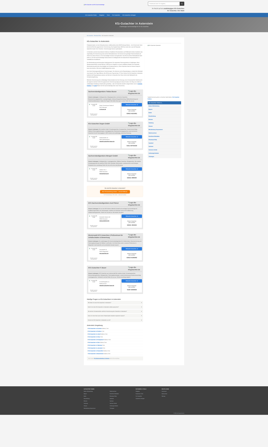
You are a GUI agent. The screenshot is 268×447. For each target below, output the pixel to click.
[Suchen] (182, 4)
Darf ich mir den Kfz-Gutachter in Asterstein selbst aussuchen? (103, 307)
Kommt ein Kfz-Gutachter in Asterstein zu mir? (99, 320)
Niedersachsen (153, 133)
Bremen (151, 119)
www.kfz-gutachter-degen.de (106, 141)
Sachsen (151, 146)
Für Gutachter (116, 15)
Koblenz (89, 85)
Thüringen (151, 156)
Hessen (151, 126)
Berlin (150, 112)
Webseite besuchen (131, 104)
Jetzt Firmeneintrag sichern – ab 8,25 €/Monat (115, 191)
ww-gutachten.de (103, 253)
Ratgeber (101, 15)
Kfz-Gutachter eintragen (129, 15)
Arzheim (140, 83)
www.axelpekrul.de (104, 220)
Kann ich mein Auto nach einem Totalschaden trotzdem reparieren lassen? (106, 315)
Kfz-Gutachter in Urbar (94, 336)
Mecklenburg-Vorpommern (156, 129)
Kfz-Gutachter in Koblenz (95, 331)
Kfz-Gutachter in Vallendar (95, 345)
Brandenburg (152, 116)
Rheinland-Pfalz (97, 35)
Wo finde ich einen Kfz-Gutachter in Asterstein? (99, 302)
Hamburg (151, 122)
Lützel (95, 85)
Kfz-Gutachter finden (91, 15)
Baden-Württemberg (154, 106)
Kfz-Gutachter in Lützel (94, 334)
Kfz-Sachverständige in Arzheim (101, 358)
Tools (108, 15)
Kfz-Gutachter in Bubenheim (95, 353)
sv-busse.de (102, 109)
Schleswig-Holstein (154, 153)
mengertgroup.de (104, 173)
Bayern (150, 109)
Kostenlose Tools (139, 393)
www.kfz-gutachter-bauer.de (106, 285)
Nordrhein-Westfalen (154, 136)
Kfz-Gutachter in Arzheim (94, 328)
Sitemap (163, 396)
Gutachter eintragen (140, 398)
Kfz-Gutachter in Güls (94, 342)
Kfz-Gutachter (90, 35)
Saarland (151, 143)
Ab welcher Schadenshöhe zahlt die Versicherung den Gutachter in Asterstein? (107, 311)
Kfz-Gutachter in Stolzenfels (95, 350)
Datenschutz (164, 393)
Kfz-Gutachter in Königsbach (96, 339)
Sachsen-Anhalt (153, 149)
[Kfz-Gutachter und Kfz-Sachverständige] (94, 4)
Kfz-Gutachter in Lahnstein (95, 348)
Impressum (164, 391)
